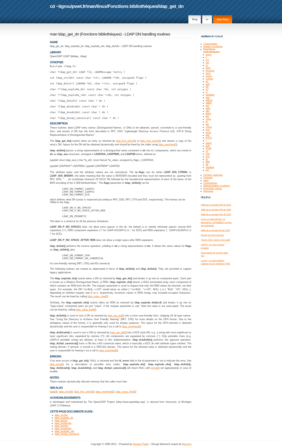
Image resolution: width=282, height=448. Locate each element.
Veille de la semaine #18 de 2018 (216, 209)
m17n (209, 138)
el (207, 121)
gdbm (209, 103)
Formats (208, 177)
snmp (209, 127)
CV (207, 19)
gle (207, 124)
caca (208, 119)
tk (207, 159)
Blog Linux (206, 197)
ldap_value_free (96, 296)
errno (154, 368)
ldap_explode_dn (64, 418)
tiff (207, 87)
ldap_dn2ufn (61, 426)
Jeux (206, 180)
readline (210, 167)
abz (208, 111)
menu (209, 76)
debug (209, 100)
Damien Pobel (140, 444)
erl (207, 81)
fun (207, 62)
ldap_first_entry (124, 141)
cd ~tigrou (60, 6)
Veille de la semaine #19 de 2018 (216, 205)
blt (207, 164)
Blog (194, 19)
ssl (207, 60)
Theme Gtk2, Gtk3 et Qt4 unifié (215, 240)
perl (208, 84)
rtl (207, 151)
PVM (208, 148)
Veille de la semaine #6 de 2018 (215, 230)
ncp (208, 129)
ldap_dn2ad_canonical (67, 434)
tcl (207, 89)
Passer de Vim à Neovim (212, 235)
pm (207, 170)
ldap (52, 391)
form (208, 73)
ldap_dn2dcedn (63, 423)
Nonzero (186, 444)
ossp (208, 132)
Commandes (210, 44)
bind (208, 68)
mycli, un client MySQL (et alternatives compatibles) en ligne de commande (216, 222)
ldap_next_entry (149, 141)
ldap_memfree (166, 144)
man (91, 6)
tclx (208, 156)
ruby (208, 108)
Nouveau (208, 191)
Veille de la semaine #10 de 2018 (216, 214)
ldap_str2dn (61, 415)
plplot (209, 143)
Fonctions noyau (212, 188)
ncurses (210, 70)
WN (208, 162)
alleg (208, 113)
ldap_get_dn (171, 6)
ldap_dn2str (61, 420)
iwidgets (210, 95)
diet (208, 135)
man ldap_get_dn (64, 34)
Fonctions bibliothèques (132, 6)
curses (209, 78)
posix (209, 54)
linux (102, 6)
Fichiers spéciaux (213, 175)
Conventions (210, 183)
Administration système (216, 185)
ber (207, 116)
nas (208, 97)
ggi (207, 105)
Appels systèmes (213, 46)
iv (207, 92)
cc (207, 65)
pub (208, 146)
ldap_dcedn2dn (63, 428)
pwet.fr (79, 6)
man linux (222, 19)
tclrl (208, 154)
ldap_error (55, 364)
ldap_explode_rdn (64, 431)
